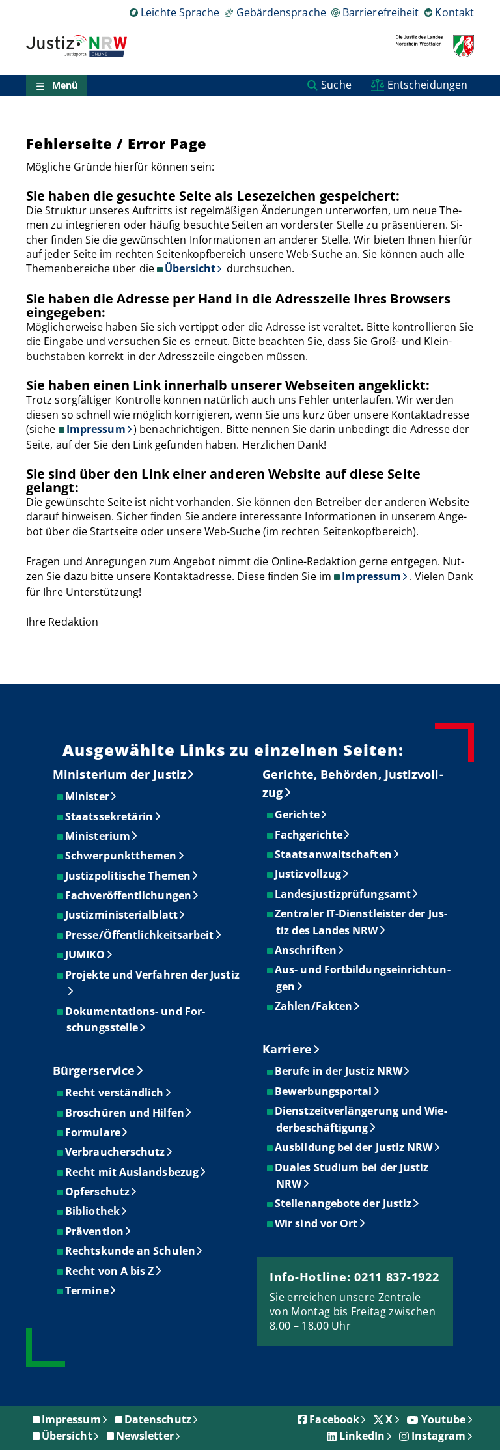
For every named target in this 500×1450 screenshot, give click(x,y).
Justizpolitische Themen (128, 876)
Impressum (96, 429)
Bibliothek (93, 1211)
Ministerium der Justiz (119, 774)
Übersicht (190, 268)
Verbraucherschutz (115, 1152)
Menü (64, 85)
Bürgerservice (94, 1070)
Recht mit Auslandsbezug (132, 1172)
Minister (87, 796)
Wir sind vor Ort (316, 1223)
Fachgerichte (309, 835)
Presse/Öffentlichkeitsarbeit (140, 935)
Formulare (93, 1132)
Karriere (287, 1049)
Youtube (443, 1419)
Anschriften (306, 950)
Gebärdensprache (281, 12)
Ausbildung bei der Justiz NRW (354, 1147)
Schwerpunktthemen (121, 855)
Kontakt (454, 12)
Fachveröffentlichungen (128, 895)
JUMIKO (85, 954)
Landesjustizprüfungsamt (343, 894)
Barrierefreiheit (380, 12)
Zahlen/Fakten (314, 1006)
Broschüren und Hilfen (125, 1113)
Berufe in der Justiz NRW (339, 1071)
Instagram (438, 1436)
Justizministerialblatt (122, 915)
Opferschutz (98, 1191)
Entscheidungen (427, 84)
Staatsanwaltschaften (334, 854)
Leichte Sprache (180, 12)
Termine (87, 1290)
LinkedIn (362, 1436)
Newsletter (145, 1436)
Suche (336, 84)
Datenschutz (157, 1419)
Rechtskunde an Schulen (130, 1251)
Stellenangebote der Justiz (343, 1203)
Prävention (95, 1231)
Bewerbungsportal (324, 1091)
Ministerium (98, 836)
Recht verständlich (114, 1092)
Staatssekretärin (109, 816)
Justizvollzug (308, 874)
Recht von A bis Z (110, 1271)
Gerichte (298, 814)
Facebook (334, 1419)
